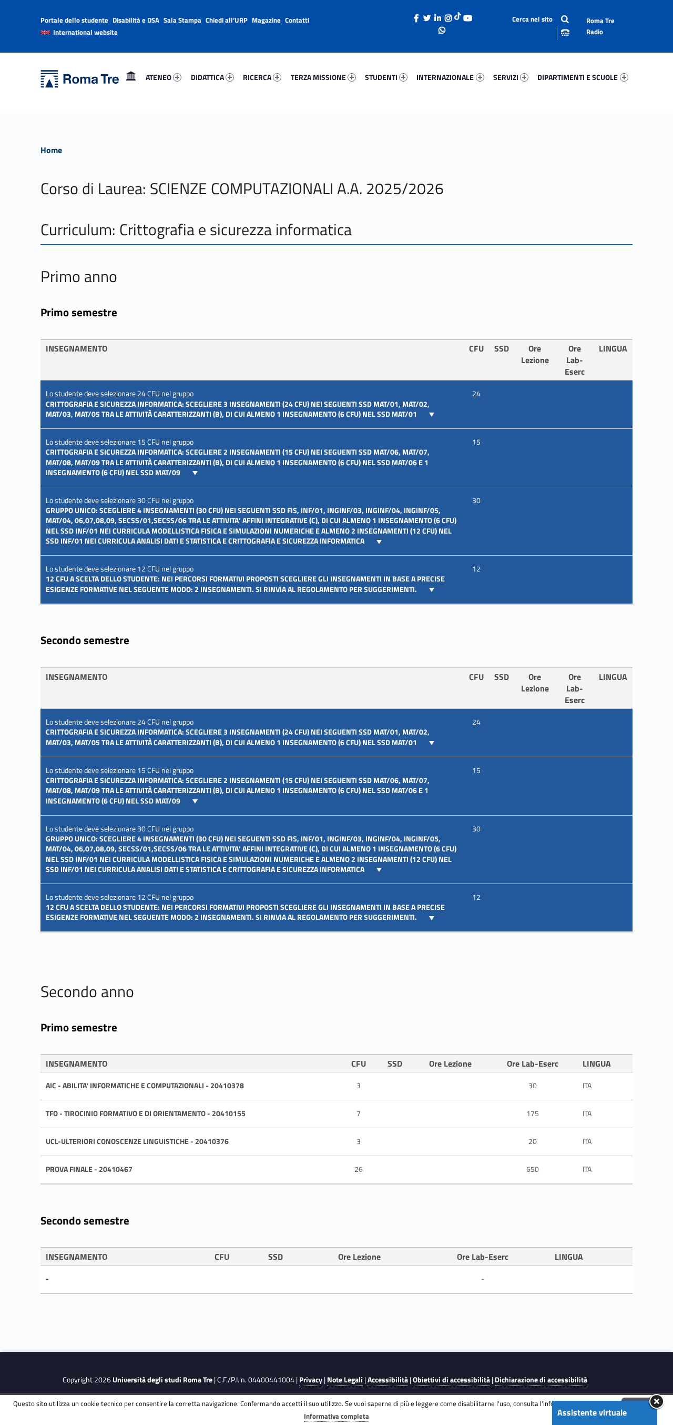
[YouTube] (467, 15)
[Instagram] (448, 15)
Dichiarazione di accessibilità (541, 1380)
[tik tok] (457, 15)
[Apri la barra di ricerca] (532, 26)
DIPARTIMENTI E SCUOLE (577, 77)
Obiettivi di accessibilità (451, 1380)
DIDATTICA (207, 77)
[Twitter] (427, 15)
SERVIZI (505, 77)
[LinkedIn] (437, 15)
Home (130, 77)
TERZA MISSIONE (318, 77)
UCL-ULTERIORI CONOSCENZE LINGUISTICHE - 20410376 (137, 1141)
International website (85, 32)
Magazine (266, 20)
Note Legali (345, 1380)
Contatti (297, 20)
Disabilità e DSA (136, 20)
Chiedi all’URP (227, 20)
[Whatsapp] (442, 27)
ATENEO (158, 77)
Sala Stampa (182, 20)
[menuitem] (130, 77)
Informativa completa (336, 1416)
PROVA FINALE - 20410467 (89, 1169)
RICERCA (257, 77)
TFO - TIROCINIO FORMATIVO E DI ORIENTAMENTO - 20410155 (146, 1113)
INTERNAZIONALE (445, 77)
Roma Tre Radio (600, 26)
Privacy (310, 1380)
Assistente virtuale (592, 1412)
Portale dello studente (74, 20)
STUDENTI (381, 77)
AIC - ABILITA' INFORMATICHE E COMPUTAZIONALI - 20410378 (145, 1085)
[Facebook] (416, 15)
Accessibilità (388, 1380)
